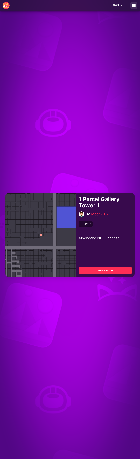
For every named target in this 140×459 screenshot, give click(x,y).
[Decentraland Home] (6, 5)
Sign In (117, 5)
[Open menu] (133, 5)
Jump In (103, 270)
